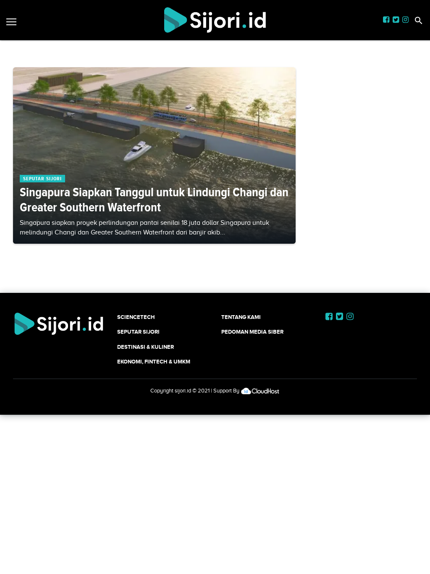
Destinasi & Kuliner (145, 347)
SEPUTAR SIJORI (138, 332)
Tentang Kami (241, 317)
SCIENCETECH (136, 317)
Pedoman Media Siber (252, 332)
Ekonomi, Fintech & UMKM (153, 361)
